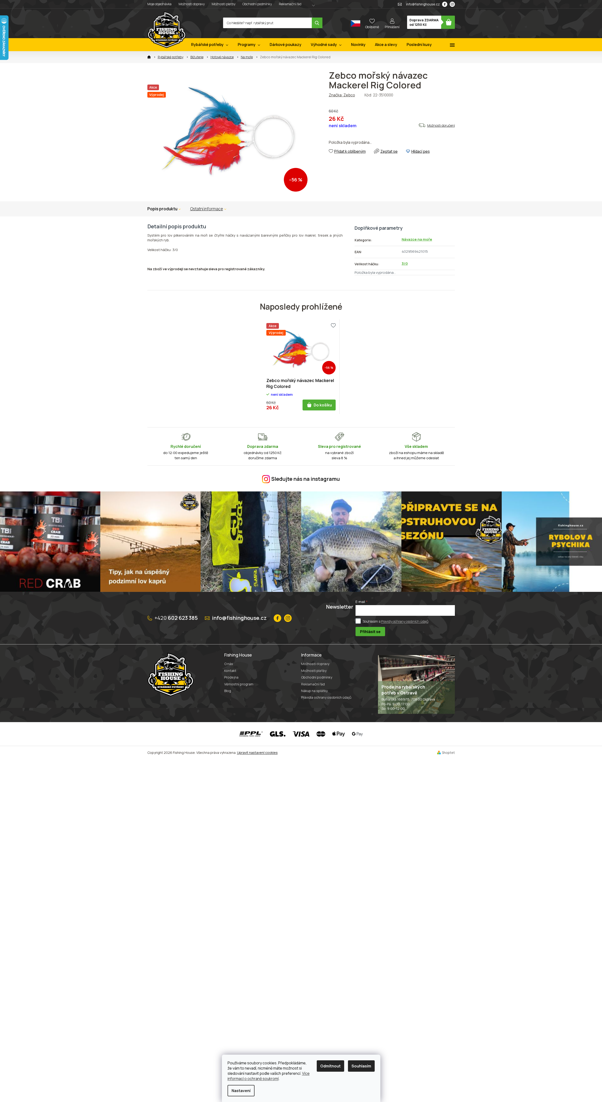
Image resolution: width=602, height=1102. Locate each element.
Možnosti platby (223, 4)
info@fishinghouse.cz (239, 617)
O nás (228, 663)
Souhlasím (361, 1066)
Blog (227, 690)
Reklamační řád (290, 4)
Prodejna (231, 677)
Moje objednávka (159, 4)
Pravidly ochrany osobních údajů (404, 621)
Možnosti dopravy (192, 4)
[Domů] (149, 57)
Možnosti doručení (441, 125)
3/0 (405, 263)
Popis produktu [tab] (162, 208)
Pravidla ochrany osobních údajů (326, 697)
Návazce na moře (417, 239)
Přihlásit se (370, 631)
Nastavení (241, 1090)
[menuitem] (209, 44)
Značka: (342, 95)
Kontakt (230, 670)
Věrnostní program (238, 684)
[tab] (208, 208)
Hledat (317, 23)
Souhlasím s (395, 621)
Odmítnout (330, 1066)
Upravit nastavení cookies (257, 752)
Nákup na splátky (314, 690)
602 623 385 (176, 617)
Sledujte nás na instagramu (305, 478)
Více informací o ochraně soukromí (269, 1076)
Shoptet (448, 752)
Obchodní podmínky (257, 4)
